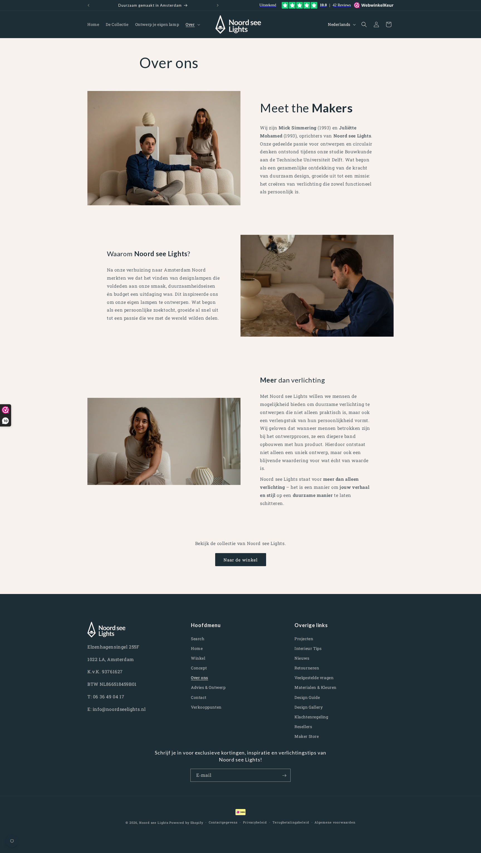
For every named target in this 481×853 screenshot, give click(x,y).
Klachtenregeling (311, 716)
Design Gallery (309, 707)
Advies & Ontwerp (208, 687)
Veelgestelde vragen (314, 677)
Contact (198, 697)
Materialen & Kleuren (316, 687)
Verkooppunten (206, 707)
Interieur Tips (308, 648)
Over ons (199, 677)
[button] (192, 24)
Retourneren (307, 667)
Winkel (198, 658)
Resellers (303, 726)
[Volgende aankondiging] (218, 5)
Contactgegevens (223, 822)
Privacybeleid (255, 822)
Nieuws (302, 658)
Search (198, 638)
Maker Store (307, 736)
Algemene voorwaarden (335, 822)
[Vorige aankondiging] (88, 5)
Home (197, 648)
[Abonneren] (284, 775)
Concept (199, 667)
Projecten (304, 638)
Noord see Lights (153, 822)
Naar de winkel (241, 560)
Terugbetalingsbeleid (291, 822)
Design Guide (307, 697)
